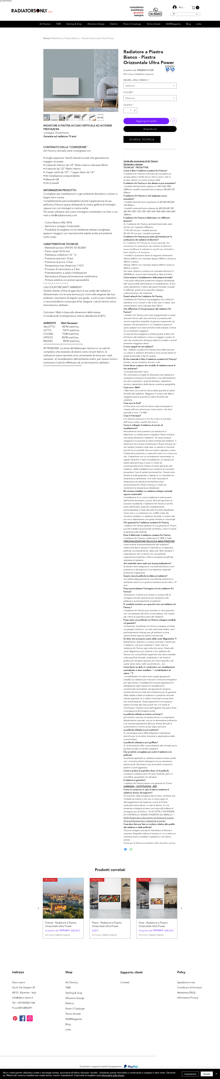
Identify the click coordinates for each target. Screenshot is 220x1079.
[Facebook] (22, 1018)
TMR (68, 987)
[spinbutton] (130, 110)
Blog (68, 1024)
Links (68, 1029)
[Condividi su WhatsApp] (131, 849)
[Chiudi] (216, 1074)
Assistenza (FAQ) (186, 992)
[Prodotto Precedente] (38, 908)
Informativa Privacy (187, 997)
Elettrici (69, 1003)
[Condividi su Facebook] (125, 849)
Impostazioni (190, 1073)
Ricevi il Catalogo (75, 1008)
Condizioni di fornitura (189, 987)
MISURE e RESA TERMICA (136, 80)
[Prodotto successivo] (181, 908)
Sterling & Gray (73, 992)
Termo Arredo (73, 1013)
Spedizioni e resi (186, 982)
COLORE (128, 92)
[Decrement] (126, 110)
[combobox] (150, 86)
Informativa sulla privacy (112, 1075)
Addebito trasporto (144, 74)
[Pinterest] (15, 1018)
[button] (196, 7)
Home (46, 38)
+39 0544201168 (25, 1002)
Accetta (206, 1073)
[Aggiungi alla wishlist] (173, 121)
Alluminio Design (74, 998)
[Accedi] (174, 7)
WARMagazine (73, 1019)
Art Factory (71, 982)
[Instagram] (30, 1018)
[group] (110, 908)
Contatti (125, 982)
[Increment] (135, 110)
